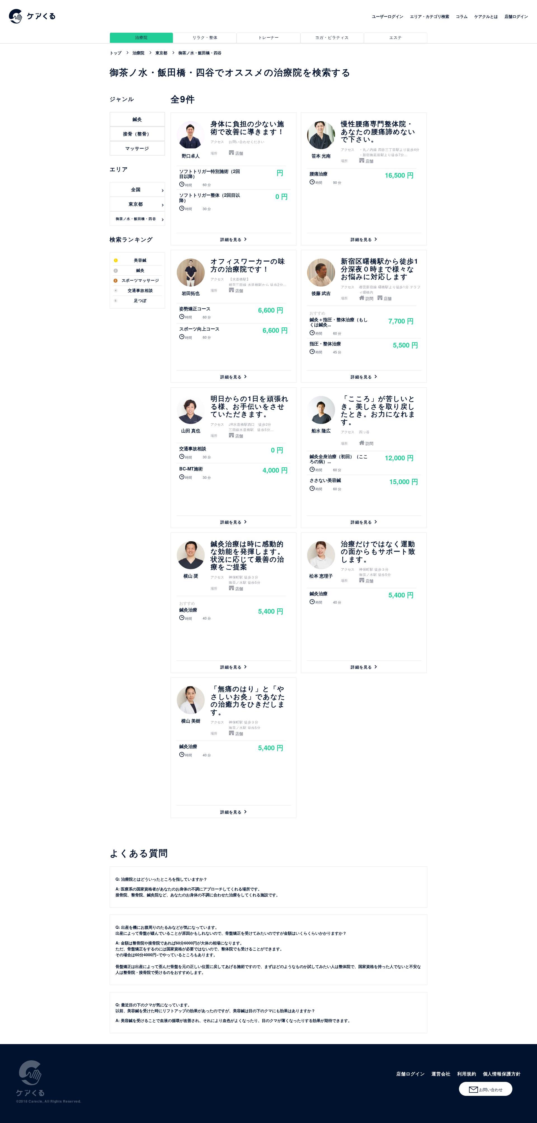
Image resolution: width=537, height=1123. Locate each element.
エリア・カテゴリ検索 (429, 16)
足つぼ (140, 301)
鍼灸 (140, 270)
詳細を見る (233, 179)
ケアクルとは (486, 16)
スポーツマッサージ (140, 280)
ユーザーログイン (387, 16)
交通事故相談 (140, 291)
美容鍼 (140, 260)
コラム (462, 16)
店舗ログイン (516, 16)
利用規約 (466, 1073)
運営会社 (441, 1073)
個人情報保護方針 (502, 1073)
